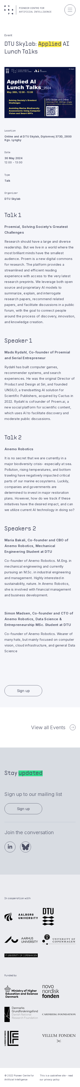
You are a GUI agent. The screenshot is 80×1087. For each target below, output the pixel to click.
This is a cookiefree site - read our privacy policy (56, 1077)
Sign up (23, 690)
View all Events (48, 727)
